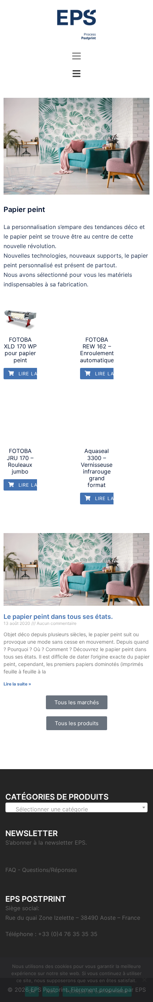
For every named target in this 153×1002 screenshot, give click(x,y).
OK (31, 991)
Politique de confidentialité (97, 991)
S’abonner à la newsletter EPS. (46, 842)
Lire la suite (35, 373)
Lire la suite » (17, 684)
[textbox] (76, 809)
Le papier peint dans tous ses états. (58, 616)
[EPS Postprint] (76, 24)
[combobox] (76, 807)
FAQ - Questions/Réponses (41, 869)
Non (51, 991)
